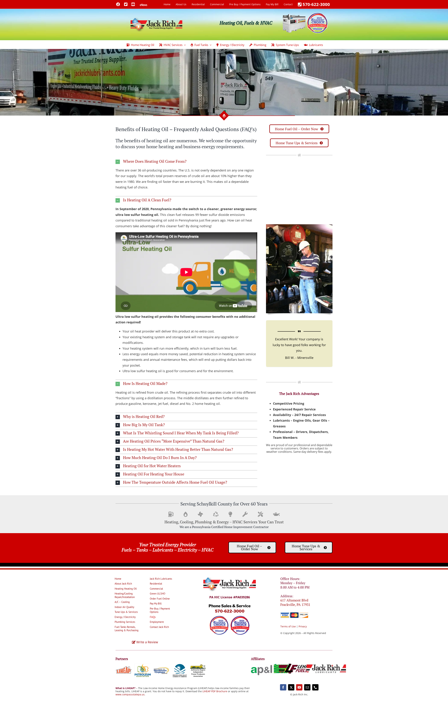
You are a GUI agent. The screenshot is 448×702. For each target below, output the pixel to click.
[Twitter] (125, 4)
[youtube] (299, 687)
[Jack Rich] (229, 578)
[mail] (307, 687)
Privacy (303, 626)
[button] (186, 162)
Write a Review (146, 642)
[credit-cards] (294, 614)
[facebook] (283, 687)
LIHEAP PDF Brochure (214, 691)
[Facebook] (118, 4)
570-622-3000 (229, 611)
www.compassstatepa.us (130, 694)
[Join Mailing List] (143, 4)
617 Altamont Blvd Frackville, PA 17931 (295, 602)
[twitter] (291, 687)
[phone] (315, 687)
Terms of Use (288, 626)
